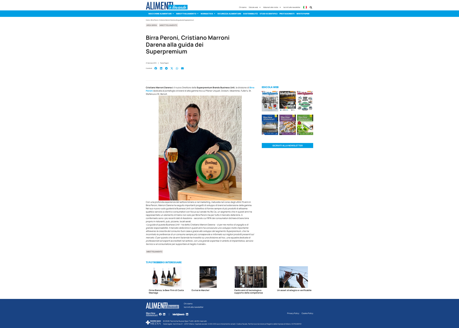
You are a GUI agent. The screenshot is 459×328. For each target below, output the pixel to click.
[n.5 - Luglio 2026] (270, 101)
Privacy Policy (293, 313)
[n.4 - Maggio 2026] (287, 101)
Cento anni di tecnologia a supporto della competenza (248, 291)
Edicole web (253, 7)
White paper (302, 13)
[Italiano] (305, 7)
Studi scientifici (269, 13)
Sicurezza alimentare (229, 13)
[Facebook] (160, 314)
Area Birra (152, 25)
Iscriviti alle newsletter (291, 7)
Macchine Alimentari (160, 13)
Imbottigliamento (186, 13)
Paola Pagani (164, 63)
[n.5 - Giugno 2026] (270, 125)
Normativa (207, 13)
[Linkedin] (164, 314)
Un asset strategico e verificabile (294, 290)
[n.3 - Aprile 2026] (305, 101)
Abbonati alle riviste (270, 7)
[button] (311, 7)
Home (148, 20)
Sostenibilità (250, 13)
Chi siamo (242, 7)
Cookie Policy (307, 313)
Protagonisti (287, 13)
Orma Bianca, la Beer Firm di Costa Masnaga (166, 291)
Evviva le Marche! (200, 290)
